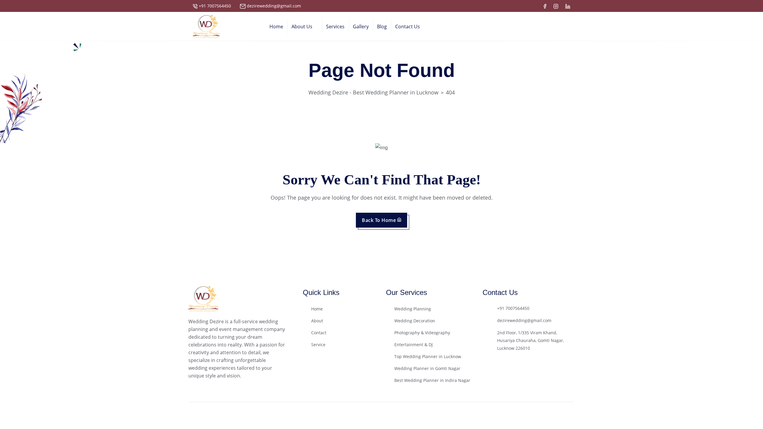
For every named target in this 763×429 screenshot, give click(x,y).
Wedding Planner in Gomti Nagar (427, 368)
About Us (301, 26)
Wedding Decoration (414, 321)
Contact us (407, 26)
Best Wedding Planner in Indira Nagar (432, 380)
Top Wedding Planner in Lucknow (427, 356)
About (317, 321)
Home (276, 26)
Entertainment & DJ (413, 344)
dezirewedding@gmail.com (274, 6)
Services (335, 26)
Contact (318, 332)
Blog (382, 26)
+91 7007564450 (215, 6)
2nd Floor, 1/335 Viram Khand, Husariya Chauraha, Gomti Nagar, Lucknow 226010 (530, 340)
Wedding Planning (412, 309)
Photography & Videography (422, 332)
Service (318, 344)
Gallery (361, 26)
